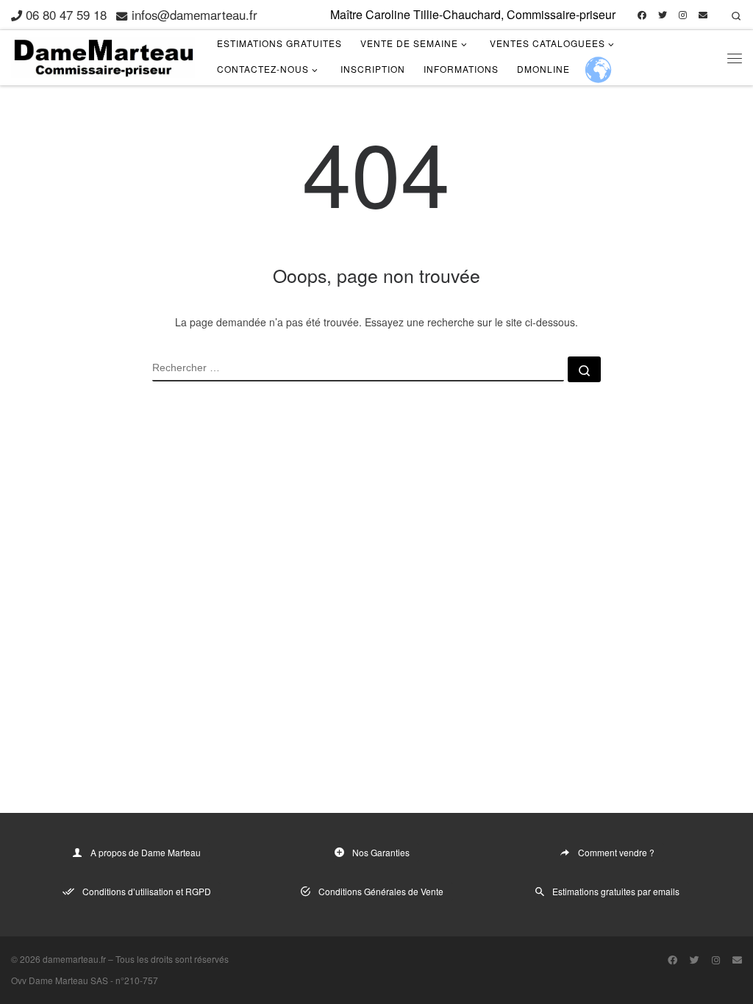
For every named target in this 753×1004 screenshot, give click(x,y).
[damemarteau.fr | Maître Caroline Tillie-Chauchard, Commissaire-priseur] (103, 54)
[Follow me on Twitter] (662, 15)
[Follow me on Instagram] (683, 15)
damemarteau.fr (74, 959)
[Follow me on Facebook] (642, 15)
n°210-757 (136, 980)
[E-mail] (703, 15)
